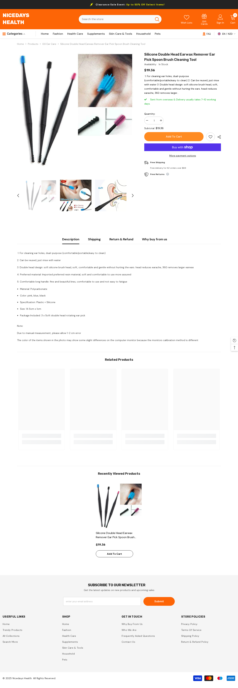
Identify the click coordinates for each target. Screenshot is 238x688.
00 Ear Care (49, 43)
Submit (159, 601)
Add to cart (174, 136)
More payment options (182, 155)
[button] (18, 195)
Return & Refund (121, 239)
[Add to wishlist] (210, 136)
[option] (75, 110)
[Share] (218, 137)
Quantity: (149, 113)
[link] (204, 19)
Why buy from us (154, 239)
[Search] (120, 19)
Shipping (94, 239)
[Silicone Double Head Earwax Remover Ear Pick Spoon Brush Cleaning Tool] (119, 506)
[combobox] (116, 19)
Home (20, 43)
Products (33, 43)
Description (70, 239)
